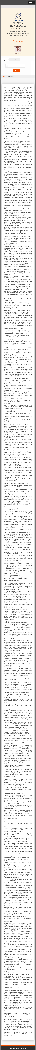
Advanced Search (14, 60)
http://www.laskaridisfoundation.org (18, 1048)
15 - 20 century (18, 41)
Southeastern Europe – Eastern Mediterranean (18, 33)
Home (4, 76)
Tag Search (6, 60)
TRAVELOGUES (18, 25)
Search (16, 70)
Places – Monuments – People (18, 31)
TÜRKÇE (24, 6)
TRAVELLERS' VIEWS (18, 28)
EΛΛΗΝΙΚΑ (11, 6)
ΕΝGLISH (18, 6)
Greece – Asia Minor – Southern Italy (18, 35)
